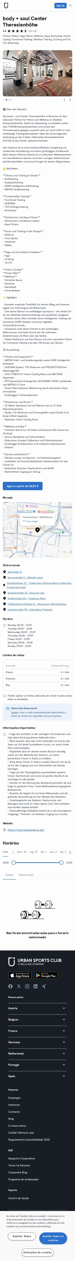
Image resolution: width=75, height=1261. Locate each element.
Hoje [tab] (5, 851)
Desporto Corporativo (21, 1158)
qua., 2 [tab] (53, 851)
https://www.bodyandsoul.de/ (26, 830)
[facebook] (10, 986)
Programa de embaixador (23, 1179)
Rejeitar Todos (22, 1236)
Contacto (14, 1111)
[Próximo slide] (70, 100)
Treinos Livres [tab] (26, 874)
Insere (14, 712)
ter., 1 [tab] (43, 851)
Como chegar (32, 521)
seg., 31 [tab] (34, 851)
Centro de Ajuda (18, 1198)
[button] (37, 1008)
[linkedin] (35, 986)
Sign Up (61, 5)
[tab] (4, 99)
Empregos (14, 1097)
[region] (37, 1236)
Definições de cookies (37, 1252)
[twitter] (19, 986)
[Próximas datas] (70, 852)
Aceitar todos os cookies (53, 1238)
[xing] (44, 986)
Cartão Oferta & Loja (21, 1132)
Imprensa (14, 1104)
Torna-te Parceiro (19, 1165)
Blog (11, 1118)
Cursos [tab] (9, 874)
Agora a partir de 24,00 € (22, 486)
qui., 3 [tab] (63, 851)
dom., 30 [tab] (22, 851)
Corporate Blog (17, 1172)
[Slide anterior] (64, 100)
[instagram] (27, 986)
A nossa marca (17, 1125)
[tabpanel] (37, 911)
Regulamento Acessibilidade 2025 (29, 1139)
